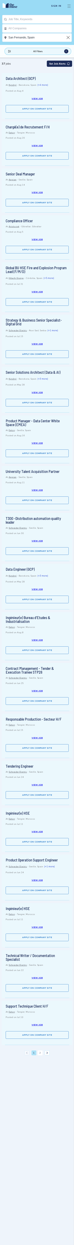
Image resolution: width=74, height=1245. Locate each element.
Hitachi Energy (16, 278)
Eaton (12, 132)
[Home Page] (12, 6)
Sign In (56, 6)
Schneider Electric (18, 330)
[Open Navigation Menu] (69, 6)
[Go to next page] (47, 1052)
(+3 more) (42, 378)
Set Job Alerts (57, 63)
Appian (13, 179)
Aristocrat (14, 226)
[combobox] (40, 19)
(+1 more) (52, 330)
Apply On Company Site (37, 108)
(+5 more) (48, 278)
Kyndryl (13, 85)
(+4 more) (42, 85)
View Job (37, 98)
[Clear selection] (68, 37)
